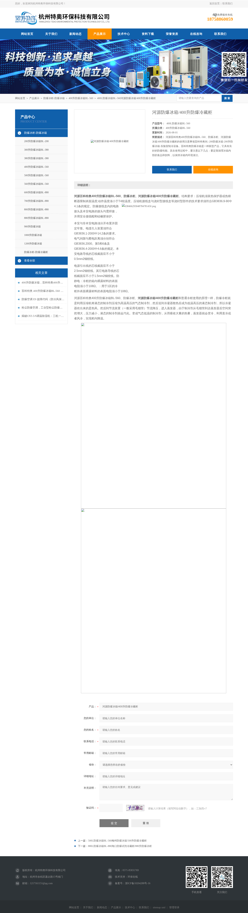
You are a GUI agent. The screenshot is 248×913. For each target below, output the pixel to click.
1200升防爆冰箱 (33, 243)
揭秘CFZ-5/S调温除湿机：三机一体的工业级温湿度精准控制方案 (43, 315)
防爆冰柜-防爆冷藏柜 (36, 252)
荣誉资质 (172, 33)
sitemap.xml (159, 907)
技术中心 (124, 33)
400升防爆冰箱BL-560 (81, 98)
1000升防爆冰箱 (33, 235)
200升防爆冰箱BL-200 (36, 141)
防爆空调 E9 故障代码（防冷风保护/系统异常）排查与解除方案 (43, 299)
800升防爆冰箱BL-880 (36, 209)
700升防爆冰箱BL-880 (36, 201)
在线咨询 (196, 33)
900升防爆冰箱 (32, 226)
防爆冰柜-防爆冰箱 (54, 98)
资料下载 (148, 33)
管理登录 (174, 907)
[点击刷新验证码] (135, 808)
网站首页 (27, 33)
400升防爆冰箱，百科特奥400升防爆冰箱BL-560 (43, 282)
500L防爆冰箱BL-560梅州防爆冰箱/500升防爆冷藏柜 (117, 840)
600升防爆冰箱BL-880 (36, 192)
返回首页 (215, 3)
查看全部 (29, 260)
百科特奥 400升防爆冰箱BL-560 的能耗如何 (43, 290)
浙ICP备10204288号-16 (137, 883)
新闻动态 (75, 33)
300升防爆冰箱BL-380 (36, 149)
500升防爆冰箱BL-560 (36, 175)
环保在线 (133, 876)
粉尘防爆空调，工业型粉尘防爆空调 (43, 307)
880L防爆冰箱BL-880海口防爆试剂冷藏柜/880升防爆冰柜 (120, 846)
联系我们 (227, 3)
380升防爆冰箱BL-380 (36, 158)
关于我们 (51, 33)
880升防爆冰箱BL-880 (36, 218)
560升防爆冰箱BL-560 (36, 184)
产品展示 (99, 33)
